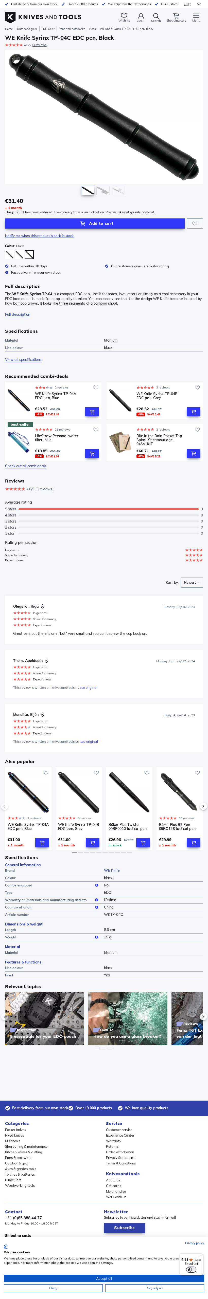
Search (156, 21)
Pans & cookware (18, 1158)
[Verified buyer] (42, 606)
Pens (92, 29)
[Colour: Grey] (19, 254)
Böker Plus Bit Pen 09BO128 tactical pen (177, 827)
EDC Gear (48, 29)
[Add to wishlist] (195, 223)
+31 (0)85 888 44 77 (23, 1217)
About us (113, 1180)
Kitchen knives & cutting (23, 1152)
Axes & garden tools (20, 1169)
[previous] (13, 806)
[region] (104, 123)
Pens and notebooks (72, 29)
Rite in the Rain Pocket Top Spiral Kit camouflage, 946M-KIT (159, 440)
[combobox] (192, 583)
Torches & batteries (20, 1174)
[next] (195, 806)
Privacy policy (194, 1243)
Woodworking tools (20, 1185)
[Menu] (200, 1256)
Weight (11, 937)
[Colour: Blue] (9, 254)
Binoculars (13, 1180)
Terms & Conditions (121, 1163)
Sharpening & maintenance (26, 1146)
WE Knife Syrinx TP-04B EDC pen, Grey (157, 396)
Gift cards (113, 1186)
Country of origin (18, 907)
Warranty (113, 1141)
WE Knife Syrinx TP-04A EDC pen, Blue (55, 396)
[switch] (191, 1270)
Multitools (12, 1141)
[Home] (43, 15)
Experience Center (120, 1135)
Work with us (116, 1197)
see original (88, 687)
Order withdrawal (120, 1152)
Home (9, 29)
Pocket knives (15, 1130)
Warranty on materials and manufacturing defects (46, 900)
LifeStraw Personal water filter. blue (56, 438)
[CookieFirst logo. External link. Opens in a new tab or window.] (6, 1247)
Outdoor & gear (27, 29)
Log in (141, 20)
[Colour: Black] (29, 254)
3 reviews (40, 45)
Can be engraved (18, 885)
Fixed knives (14, 1135)
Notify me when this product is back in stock (39, 236)
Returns (112, 1146)
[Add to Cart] (92, 411)
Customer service (119, 1130)
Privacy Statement (120, 1158)
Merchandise (116, 1191)
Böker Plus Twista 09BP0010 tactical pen (128, 827)
